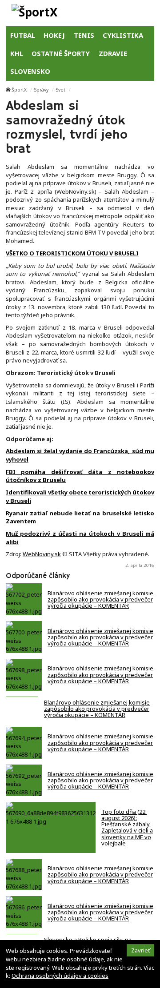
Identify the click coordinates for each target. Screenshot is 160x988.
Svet (60, 90)
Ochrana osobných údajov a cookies (60, 976)
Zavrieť (140, 950)
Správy (41, 90)
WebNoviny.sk (42, 554)
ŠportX (19, 90)
